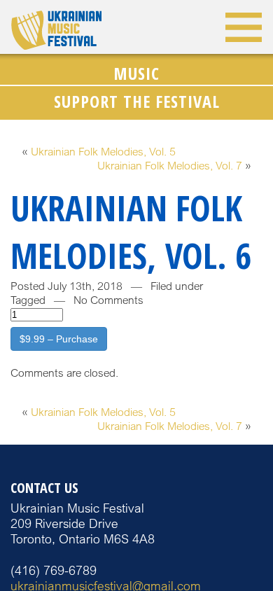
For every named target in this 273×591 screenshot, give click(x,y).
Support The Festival (137, 101)
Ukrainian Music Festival (56, 30)
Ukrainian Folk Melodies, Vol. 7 (169, 166)
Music (136, 73)
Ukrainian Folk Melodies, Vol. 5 (103, 152)
